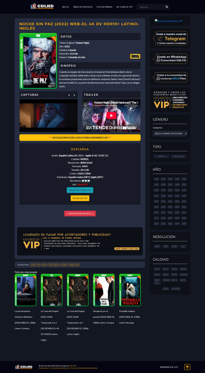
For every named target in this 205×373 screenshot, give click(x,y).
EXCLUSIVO (54, 265)
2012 (170, 212)
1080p (174, 246)
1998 (177, 196)
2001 (163, 201)
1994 (184, 190)
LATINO (64, 265)
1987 (170, 184)
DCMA (94, 368)
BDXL (157, 269)
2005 (156, 207)
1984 (184, 179)
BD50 (165, 269)
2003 (177, 201)
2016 (163, 218)
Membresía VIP (169, 367)
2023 (177, 223)
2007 (170, 207)
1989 (184, 184)
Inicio (65, 7)
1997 (170, 196)
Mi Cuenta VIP (125, 7)
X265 (166, 288)
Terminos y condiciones (52, 368)
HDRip (174, 274)
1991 (163, 190)
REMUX (183, 269)
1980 (156, 179)
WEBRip (166, 280)
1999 (184, 196)
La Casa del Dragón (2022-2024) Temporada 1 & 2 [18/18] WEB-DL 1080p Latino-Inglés (78, 322)
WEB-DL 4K (74, 265)
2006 (163, 207)
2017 (170, 218)
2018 (177, 218)
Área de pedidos (83, 7)
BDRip (157, 274)
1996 (163, 196)
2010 (156, 212)
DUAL (44, 265)
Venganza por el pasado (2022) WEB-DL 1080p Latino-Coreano (104, 317)
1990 (156, 190)
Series (161, 156)
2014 (184, 212)
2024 (184, 223)
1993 (177, 190)
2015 (156, 218)
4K (39, 265)
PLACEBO (176, 288)
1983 (177, 179)
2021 (163, 223)
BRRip (165, 274)
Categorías (157, 127)
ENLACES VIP (80, 198)
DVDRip (183, 274)
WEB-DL (157, 281)
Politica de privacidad (78, 368)
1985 (156, 184)
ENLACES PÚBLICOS (80, 190)
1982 (170, 179)
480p (157, 246)
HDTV (174, 280)
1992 (170, 190)
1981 (163, 179)
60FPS (182, 280)
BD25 (174, 269)
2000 (156, 201)
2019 (184, 218)
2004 (184, 201)
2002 (170, 201)
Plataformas (104, 7)
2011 (163, 212)
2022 (33, 265)
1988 (177, 184)
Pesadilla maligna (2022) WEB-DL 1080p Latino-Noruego (129, 317)
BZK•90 (72, 366)
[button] (69, 95)
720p (166, 246)
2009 (184, 207)
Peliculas (178, 156)
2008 (177, 207)
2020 (156, 223)
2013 (177, 212)
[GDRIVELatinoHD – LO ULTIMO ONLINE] (42, 6)
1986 (163, 184)
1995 (156, 196)
